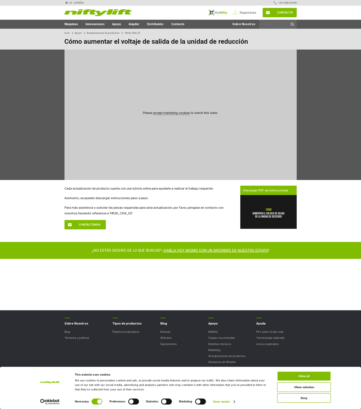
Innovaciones (95, 24)
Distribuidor (155, 24)
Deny (304, 398)
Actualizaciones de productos (102, 33)
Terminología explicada (270, 338)
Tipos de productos (127, 323)
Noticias (165, 332)
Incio (67, 33)
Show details (221, 401)
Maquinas (71, 24)
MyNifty (218, 12)
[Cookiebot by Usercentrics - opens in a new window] (49, 401)
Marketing (214, 350)
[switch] (133, 401)
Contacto (285, 12)
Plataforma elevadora (125, 332)
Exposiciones (168, 344)
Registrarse (248, 12)
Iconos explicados (267, 344)
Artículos (165, 338)
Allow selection (304, 387)
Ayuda (260, 323)
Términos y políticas (76, 338)
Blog (67, 332)
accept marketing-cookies (171, 113)
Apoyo (116, 24)
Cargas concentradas (221, 338)
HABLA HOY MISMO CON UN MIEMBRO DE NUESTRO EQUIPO (216, 250)
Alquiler (134, 24)
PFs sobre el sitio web (270, 332)
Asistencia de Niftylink (222, 362)
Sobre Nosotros (243, 24)
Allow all (304, 376)
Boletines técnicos (219, 344)
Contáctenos (89, 224)
